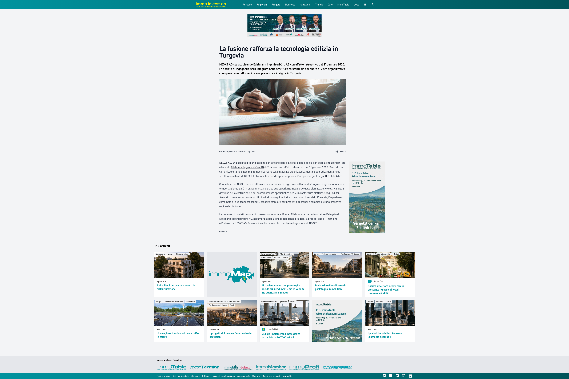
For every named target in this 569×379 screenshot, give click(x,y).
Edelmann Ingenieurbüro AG (247, 167)
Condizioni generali (271, 376)
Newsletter (288, 376)
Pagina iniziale (163, 376)
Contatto (256, 376)
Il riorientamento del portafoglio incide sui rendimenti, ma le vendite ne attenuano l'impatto (283, 289)
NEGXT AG (225, 163)
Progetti (275, 4)
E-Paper (206, 376)
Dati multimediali (181, 376)
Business (290, 4)
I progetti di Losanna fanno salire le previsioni (230, 335)
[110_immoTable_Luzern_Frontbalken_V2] (284, 25)
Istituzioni (305, 4)
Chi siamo (195, 376)
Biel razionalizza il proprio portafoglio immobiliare (330, 287)
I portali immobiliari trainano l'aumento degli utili (385, 335)
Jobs (356, 4)
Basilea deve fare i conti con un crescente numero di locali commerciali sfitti (386, 289)
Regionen (261, 4)
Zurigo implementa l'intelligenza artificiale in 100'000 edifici (281, 335)
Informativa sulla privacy (223, 376)
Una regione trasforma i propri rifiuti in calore (178, 335)
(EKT (328, 176)
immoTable (343, 4)
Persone (247, 4)
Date (330, 4)
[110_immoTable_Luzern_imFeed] (337, 321)
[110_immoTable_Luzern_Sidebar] (367, 197)
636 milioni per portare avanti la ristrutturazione (176, 287)
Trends (319, 4)
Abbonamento (243, 376)
